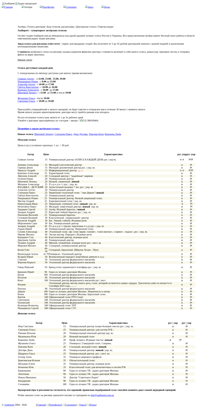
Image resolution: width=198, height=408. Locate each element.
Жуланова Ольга (26, 98)
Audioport (9, 405)
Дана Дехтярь (80, 134)
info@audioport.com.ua (102, 395)
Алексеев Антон (26, 84)
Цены (107, 7)
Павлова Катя (96, 134)
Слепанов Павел (63, 134)
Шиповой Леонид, (44, 134)
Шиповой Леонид (27, 92)
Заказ (90, 7)
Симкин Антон (26, 78)
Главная (8, 7)
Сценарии (71, 7)
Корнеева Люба (113, 134)
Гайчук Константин (28, 87)
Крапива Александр (28, 90)
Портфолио (48, 7)
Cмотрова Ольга (26, 101)
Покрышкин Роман (28, 81)
